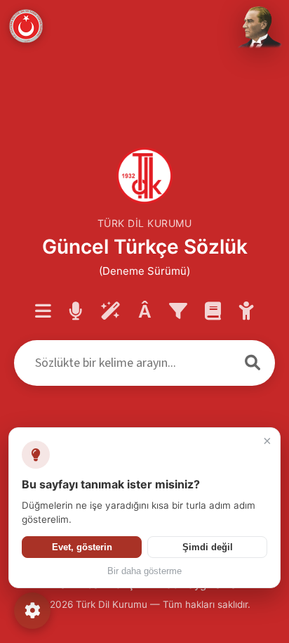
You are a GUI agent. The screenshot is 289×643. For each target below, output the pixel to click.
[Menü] (43, 312)
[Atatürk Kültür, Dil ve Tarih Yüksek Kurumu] (25, 26)
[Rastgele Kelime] (110, 312)
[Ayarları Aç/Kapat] (32, 610)
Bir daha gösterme (144, 571)
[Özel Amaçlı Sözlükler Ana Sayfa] (213, 312)
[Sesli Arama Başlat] (76, 312)
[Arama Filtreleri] (178, 312)
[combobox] (122, 363)
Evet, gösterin (82, 547)
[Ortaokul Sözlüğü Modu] (246, 312)
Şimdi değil (207, 547)
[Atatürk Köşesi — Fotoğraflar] (258, 28)
